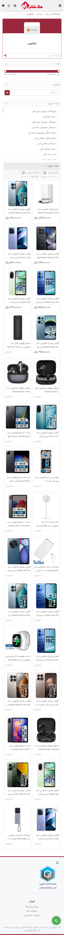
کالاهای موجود (53, 172)
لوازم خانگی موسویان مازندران (42, 133)
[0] (3, 5)
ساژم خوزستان (49, 117)
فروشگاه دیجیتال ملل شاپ (44, 111)
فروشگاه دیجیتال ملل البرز (44, 122)
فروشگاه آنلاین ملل (53, 14)
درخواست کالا (32, 911)
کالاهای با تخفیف (33, 172)
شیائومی (30, 14)
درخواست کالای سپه (32, 915)
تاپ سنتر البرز (49, 154)
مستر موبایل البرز (48, 149)
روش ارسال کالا (32, 907)
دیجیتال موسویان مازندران (44, 127)
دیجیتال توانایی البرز (46, 143)
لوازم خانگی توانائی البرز (45, 138)
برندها (39, 14)
